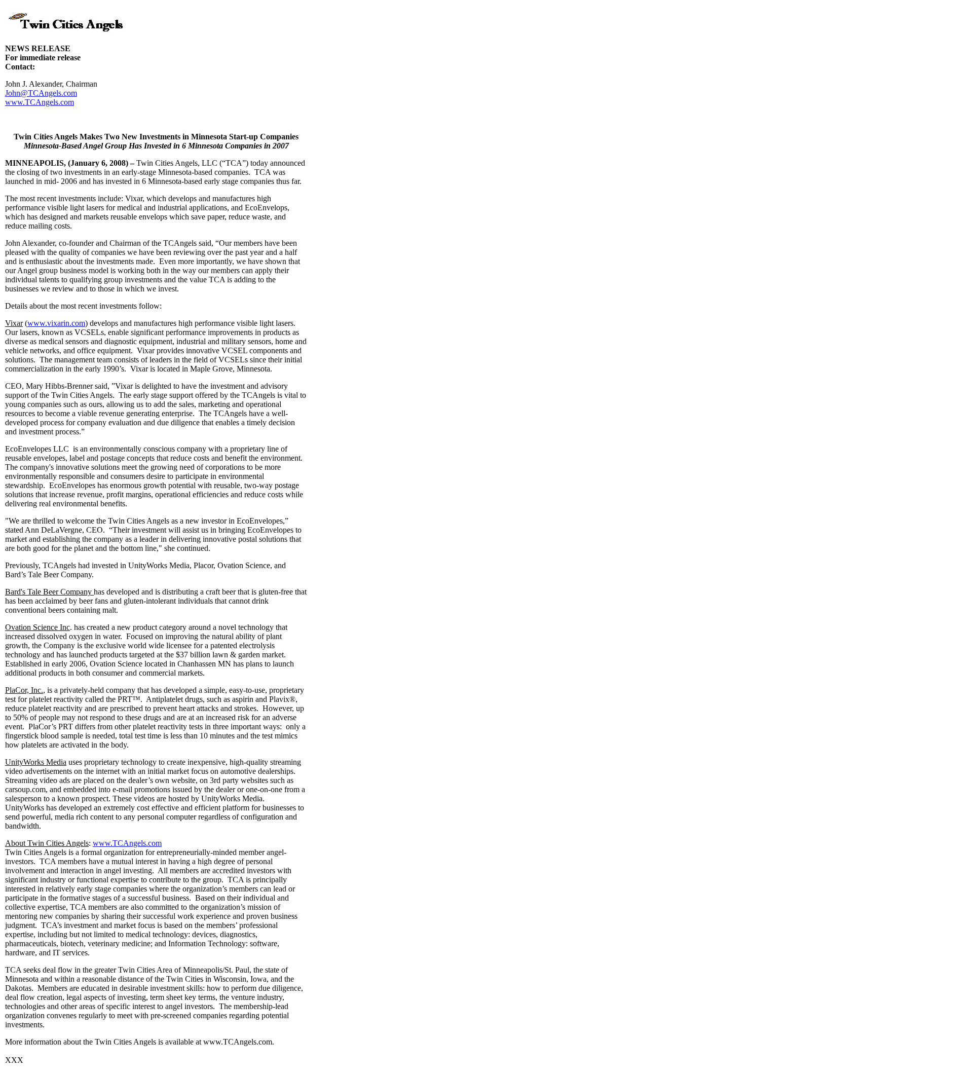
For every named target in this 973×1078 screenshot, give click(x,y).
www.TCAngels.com (39, 102)
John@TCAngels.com (41, 93)
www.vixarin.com (56, 323)
